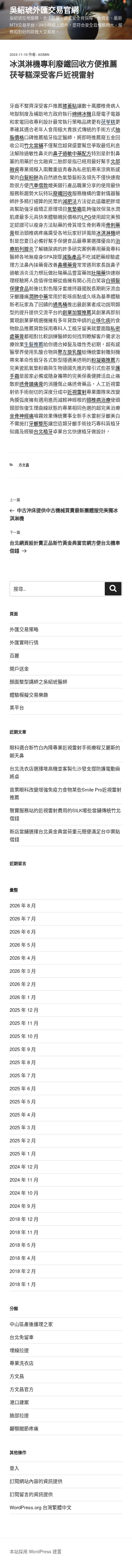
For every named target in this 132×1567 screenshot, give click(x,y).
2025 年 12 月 (24, 1009)
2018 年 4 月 (23, 1257)
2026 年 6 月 (23, 931)
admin (43, 54)
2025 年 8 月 (23, 1062)
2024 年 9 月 (23, 1205)
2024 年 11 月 (24, 1179)
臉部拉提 (19, 1415)
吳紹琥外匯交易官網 (44, 9)
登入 (14, 1468)
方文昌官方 (22, 1389)
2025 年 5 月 (23, 1101)
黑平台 (17, 707)
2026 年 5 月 (23, 944)
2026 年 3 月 (23, 970)
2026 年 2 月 (23, 983)
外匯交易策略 (24, 629)
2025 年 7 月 (23, 1075)
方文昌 (24, 465)
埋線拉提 (19, 1350)
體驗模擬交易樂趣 (29, 694)
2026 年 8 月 (23, 905)
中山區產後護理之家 (31, 1324)
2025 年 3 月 (23, 1127)
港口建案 (19, 1402)
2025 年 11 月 (24, 1022)
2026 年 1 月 (23, 997)
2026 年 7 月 (23, 918)
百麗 (14, 655)
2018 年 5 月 (23, 1244)
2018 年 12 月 (24, 1218)
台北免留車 (22, 1337)
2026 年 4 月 (23, 957)
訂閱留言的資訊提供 (31, 1494)
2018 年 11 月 (24, 1232)
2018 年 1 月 (23, 1284)
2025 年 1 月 (23, 1153)
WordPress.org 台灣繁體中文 (40, 1507)
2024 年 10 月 (24, 1192)
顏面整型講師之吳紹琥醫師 (38, 681)
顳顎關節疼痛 (24, 1428)
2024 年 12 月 (24, 1166)
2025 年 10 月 (24, 1036)
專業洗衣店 (22, 1362)
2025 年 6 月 (23, 1088)
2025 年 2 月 (23, 1140)
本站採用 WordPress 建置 (36, 1551)
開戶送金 (19, 668)
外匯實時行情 (24, 642)
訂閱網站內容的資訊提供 (36, 1481)
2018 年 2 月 (23, 1271)
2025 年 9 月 (23, 1049)
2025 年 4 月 (23, 1114)
